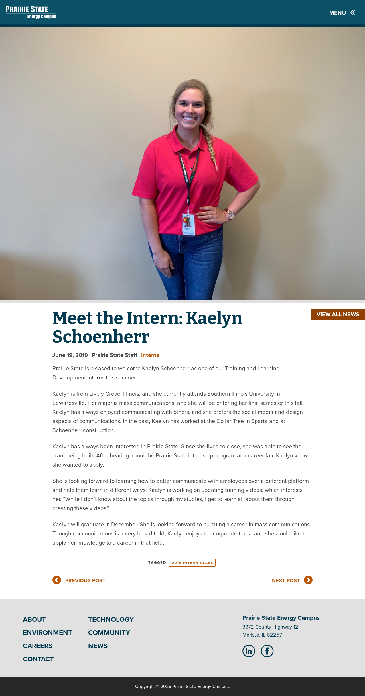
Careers (37, 646)
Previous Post (85, 580)
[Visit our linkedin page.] (248, 651)
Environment (47, 633)
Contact (38, 659)
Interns (150, 355)
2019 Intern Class (192, 563)
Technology (111, 619)
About (34, 619)
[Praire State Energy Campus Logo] (25, 12)
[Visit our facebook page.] (267, 651)
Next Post (286, 580)
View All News (338, 314)
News (98, 646)
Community (109, 633)
